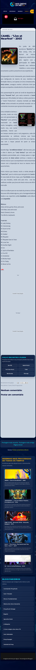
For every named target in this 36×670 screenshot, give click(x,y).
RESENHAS (12, 11)
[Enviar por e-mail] (21, 383)
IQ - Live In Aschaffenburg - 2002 (15, 566)
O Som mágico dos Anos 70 (12, 629)
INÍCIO (5, 11)
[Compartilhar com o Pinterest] (27, 383)
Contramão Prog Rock (10, 588)
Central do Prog (8, 644)
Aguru (17, 659)
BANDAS (20, 11)
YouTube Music (10, 369)
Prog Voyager (8, 639)
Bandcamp (10, 373)
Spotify (10, 365)
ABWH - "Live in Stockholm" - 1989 (15, 480)
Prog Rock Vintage (9, 609)
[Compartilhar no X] (24, 383)
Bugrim (6, 614)
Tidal (26, 369)
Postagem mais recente (10, 442)
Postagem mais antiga (26, 442)
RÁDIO (27, 11)
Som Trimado (8, 593)
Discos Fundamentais (10, 599)
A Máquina (7, 624)
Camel (10, 385)
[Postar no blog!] (22, 383)
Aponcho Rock (8, 619)
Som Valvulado (8, 634)
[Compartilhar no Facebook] (26, 383)
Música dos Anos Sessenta (12, 604)
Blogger (30, 659)
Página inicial (18, 445)
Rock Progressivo (17, 385)
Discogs (26, 373)
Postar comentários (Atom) (20, 450)
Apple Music (26, 365)
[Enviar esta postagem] (17, 383)
